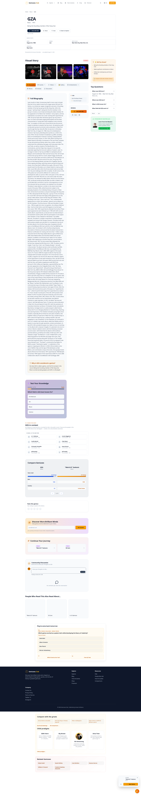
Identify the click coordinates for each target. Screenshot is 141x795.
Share (46, 30)
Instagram (28, 700)
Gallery (61, 85)
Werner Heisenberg (44, 650)
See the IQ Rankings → (43, 725)
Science (31, 412)
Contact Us (28, 690)
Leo (99, 113)
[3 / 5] (34, 509)
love (54, 30)
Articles (39, 88)
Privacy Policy (29, 693)
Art (30, 402)
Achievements (73, 85)
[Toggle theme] (100, 3)
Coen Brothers (75, 763)
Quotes (42, 85)
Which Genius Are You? (53, 657)
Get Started (81, 527)
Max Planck (42, 646)
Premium (89, 3)
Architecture (32, 396)
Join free (112, 3)
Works (30, 88)
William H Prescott (43, 767)
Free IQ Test (87, 657)
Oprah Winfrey (58, 763)
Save (75, 115)
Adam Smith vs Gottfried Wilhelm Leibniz (95, 721)
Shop (80, 3)
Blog (61, 3)
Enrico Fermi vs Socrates (44, 720)
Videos (52, 85)
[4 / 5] (37, 509)
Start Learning (103, 128)
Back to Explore (65, 30)
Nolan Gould (41, 763)
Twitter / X (28, 697)
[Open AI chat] (137, 791)
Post (83, 571)
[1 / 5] (28, 509)
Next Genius (132, 784)
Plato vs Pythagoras (77, 720)
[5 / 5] (40, 509)
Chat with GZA (35, 30)
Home (26, 12)
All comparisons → (54, 725)
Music (31, 12)
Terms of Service (29, 695)
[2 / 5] (31, 509)
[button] (95, 125)
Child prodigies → (41, 751)
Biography (32, 85)
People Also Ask (99, 676)
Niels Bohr (42, 638)
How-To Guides (99, 678)
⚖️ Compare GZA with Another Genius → (103, 79)
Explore (51, 3)
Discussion (49, 88)
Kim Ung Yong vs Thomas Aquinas (61, 721)
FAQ (96, 674)
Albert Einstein (43, 642)
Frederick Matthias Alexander (60, 767)
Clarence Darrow (93, 763)
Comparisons (98, 681)
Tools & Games (70, 3)
